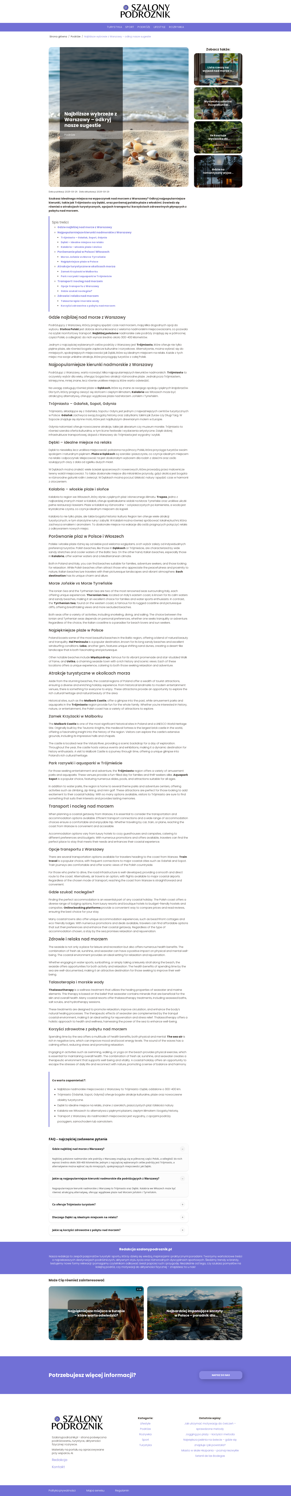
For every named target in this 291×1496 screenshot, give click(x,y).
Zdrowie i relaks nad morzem (78, 296)
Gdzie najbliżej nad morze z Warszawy (84, 227)
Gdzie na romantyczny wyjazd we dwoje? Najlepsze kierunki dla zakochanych (218, 171)
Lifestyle (160, 27)
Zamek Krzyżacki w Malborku (79, 271)
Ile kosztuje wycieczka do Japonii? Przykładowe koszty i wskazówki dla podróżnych (218, 137)
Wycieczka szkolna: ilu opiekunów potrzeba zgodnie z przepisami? (218, 103)
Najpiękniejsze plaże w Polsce (79, 261)
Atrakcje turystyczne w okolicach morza (86, 266)
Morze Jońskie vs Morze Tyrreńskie (83, 257)
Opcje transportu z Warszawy (80, 286)
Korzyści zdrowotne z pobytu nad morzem (88, 305)
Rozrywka (176, 27)
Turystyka (114, 27)
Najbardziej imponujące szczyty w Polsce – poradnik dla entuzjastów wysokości (195, 1313)
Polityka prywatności (62, 1490)
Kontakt (58, 1467)
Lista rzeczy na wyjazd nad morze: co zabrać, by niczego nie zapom (218, 69)
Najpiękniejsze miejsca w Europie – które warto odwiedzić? (96, 1313)
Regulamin (122, 1490)
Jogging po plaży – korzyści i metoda (210, 1434)
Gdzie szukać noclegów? (76, 291)
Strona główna (59, 36)
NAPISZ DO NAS (221, 1375)
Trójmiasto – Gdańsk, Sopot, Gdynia (84, 237)
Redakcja (59, 1460)
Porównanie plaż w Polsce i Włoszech (83, 252)
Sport (129, 27)
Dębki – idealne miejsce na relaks (82, 242)
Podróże (144, 27)
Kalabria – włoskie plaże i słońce (81, 247)
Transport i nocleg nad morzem (80, 281)
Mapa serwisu (95, 1490)
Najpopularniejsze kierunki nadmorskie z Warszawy (94, 232)
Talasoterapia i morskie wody (80, 301)
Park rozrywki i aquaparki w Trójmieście (86, 276)
